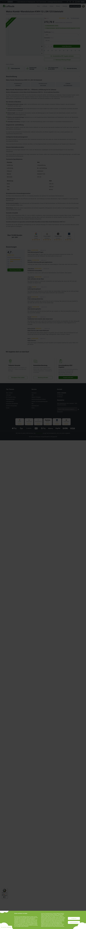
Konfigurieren (73, 918)
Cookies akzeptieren (74, 922)
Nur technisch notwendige (6, 927)
